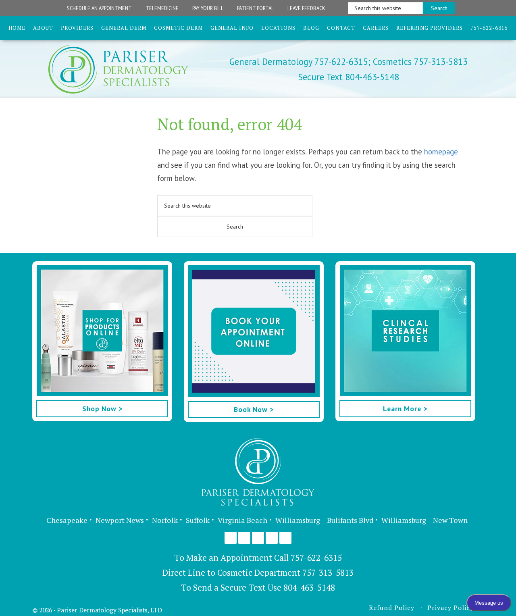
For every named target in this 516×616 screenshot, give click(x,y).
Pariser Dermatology (132, 69)
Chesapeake (66, 520)
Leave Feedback (306, 8)
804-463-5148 (309, 587)
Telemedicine (162, 8)
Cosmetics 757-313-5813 (419, 61)
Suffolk (198, 520)
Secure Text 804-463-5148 (348, 77)
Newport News (120, 520)
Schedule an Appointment (99, 8)
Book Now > (254, 409)
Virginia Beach (242, 520)
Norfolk (165, 520)
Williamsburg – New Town (424, 520)
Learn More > (405, 408)
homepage (441, 151)
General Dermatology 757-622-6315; (299, 61)
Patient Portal (255, 8)
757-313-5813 (328, 572)
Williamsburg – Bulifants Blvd (324, 520)
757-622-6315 (316, 557)
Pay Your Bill (207, 8)
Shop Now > (102, 408)
